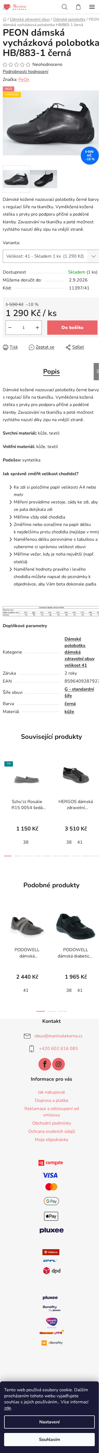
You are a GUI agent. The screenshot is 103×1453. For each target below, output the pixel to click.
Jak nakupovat (51, 1092)
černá (70, 704)
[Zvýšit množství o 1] (37, 327)
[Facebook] (44, 1064)
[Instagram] (58, 1064)
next (97, 780)
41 (80, 842)
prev (5, 780)
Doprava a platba (51, 1100)
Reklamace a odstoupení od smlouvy (51, 1112)
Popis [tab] (51, 371)
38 (26, 842)
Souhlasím (49, 1440)
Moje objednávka (51, 1140)
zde (7, 1408)
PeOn (23, 80)
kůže (69, 712)
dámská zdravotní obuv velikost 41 (79, 658)
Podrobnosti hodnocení (25, 72)
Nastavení (49, 1422)
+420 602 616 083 (58, 1049)
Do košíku (72, 328)
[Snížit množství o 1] (10, 327)
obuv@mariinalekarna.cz (58, 1036)
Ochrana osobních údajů (51, 1131)
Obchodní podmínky (51, 1123)
